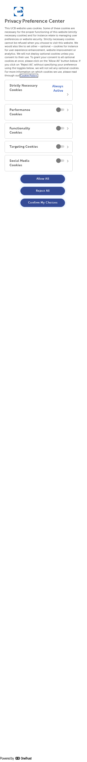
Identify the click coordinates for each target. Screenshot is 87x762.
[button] (38, 90)
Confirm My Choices (43, 202)
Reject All (43, 191)
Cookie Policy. (29, 75)
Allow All (42, 179)
